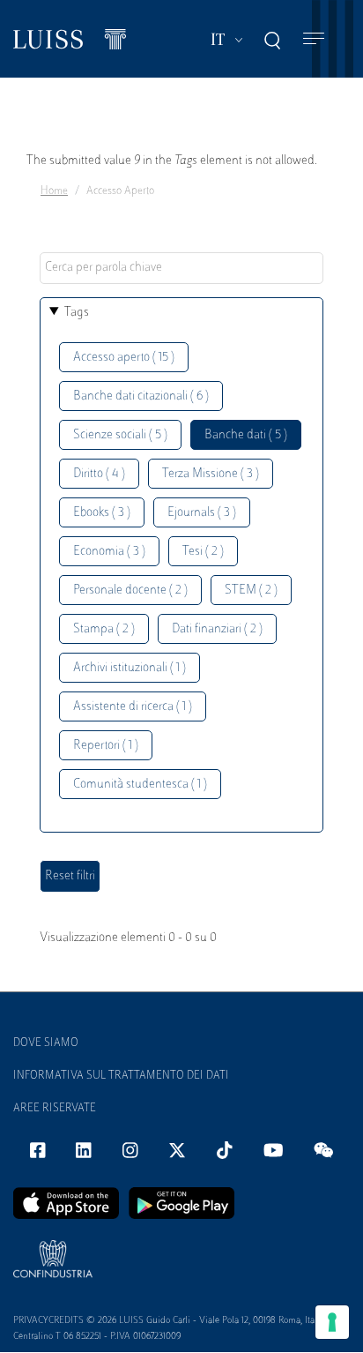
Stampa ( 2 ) (104, 629)
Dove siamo (45, 1043)
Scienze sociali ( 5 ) (120, 435)
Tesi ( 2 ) (203, 551)
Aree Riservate (54, 1108)
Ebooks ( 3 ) (101, 513)
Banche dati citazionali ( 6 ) (141, 396)
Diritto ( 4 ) (99, 474)
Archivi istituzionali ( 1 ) (129, 668)
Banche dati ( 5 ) (245, 435)
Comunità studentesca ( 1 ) (140, 784)
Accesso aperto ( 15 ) (123, 357)
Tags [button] (76, 312)
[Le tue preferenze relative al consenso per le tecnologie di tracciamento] (332, 1322)
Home (54, 191)
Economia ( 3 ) (109, 551)
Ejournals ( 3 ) (201, 513)
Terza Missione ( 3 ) (210, 474)
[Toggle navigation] (313, 39)
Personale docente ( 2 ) (130, 590)
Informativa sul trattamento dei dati (121, 1076)
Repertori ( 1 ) (105, 745)
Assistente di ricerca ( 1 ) (132, 707)
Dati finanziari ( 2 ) (217, 629)
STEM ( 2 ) (251, 590)
